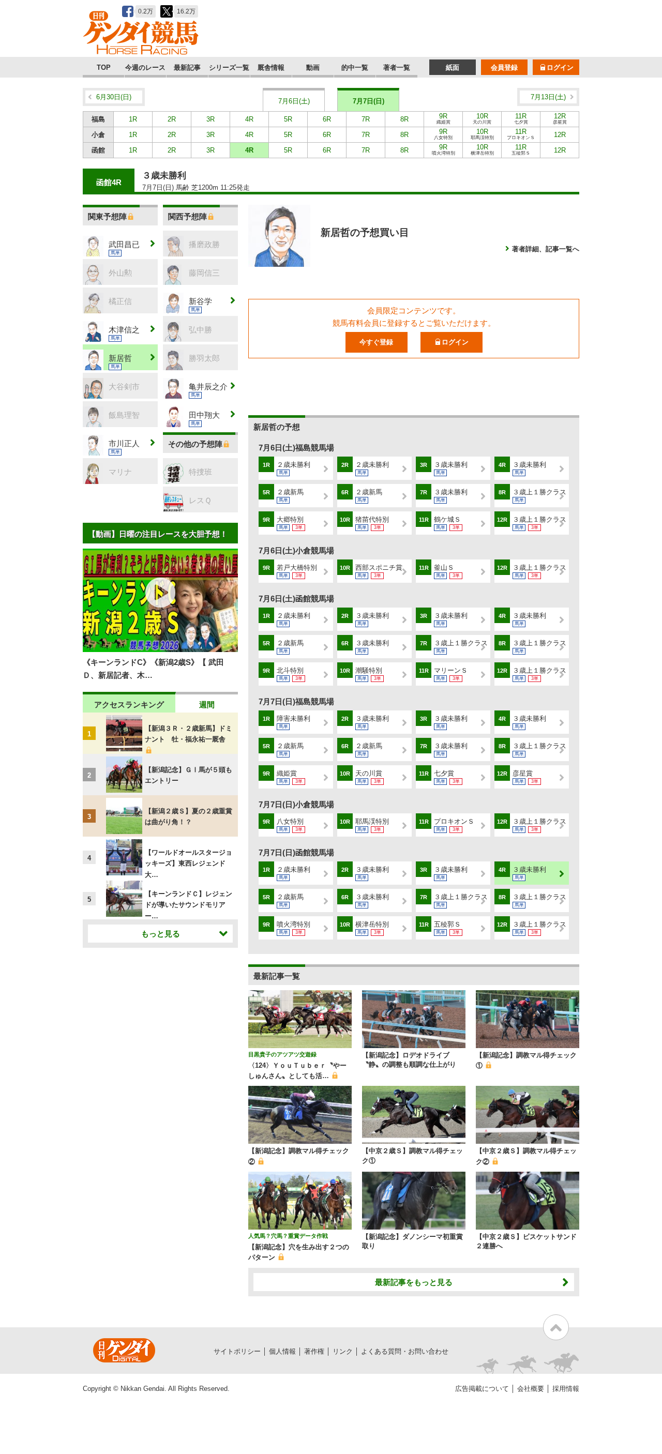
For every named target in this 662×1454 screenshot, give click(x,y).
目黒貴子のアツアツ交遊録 (282, 1054)
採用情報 (565, 1388)
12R (560, 118)
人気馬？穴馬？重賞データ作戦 (288, 1236)
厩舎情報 (271, 67)
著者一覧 (396, 67)
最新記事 (187, 67)
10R (482, 118)
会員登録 (504, 67)
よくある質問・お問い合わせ (404, 1351)
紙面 (452, 67)
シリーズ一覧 (229, 67)
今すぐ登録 (376, 342)
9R (443, 118)
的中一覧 (354, 67)
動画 (313, 67)
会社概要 (530, 1388)
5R (288, 119)
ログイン (560, 67)
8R (404, 119)
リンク (343, 1351)
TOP (104, 67)
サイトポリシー (237, 1351)
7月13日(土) (548, 97)
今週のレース (145, 67)
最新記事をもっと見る (414, 1282)
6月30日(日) (113, 97)
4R (249, 119)
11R (521, 118)
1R (133, 119)
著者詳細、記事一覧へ (545, 249)
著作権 (314, 1351)
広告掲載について (482, 1388)
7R (366, 119)
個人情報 (282, 1351)
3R (210, 119)
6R (327, 119)
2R (172, 119)
